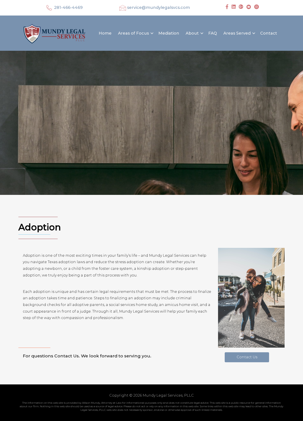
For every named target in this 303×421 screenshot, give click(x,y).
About (192, 33)
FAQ (212, 33)
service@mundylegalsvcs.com (158, 7)
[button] (152, 33)
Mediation (168, 33)
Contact (268, 33)
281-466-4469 (68, 7)
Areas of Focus (133, 33)
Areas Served (237, 33)
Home (105, 33)
